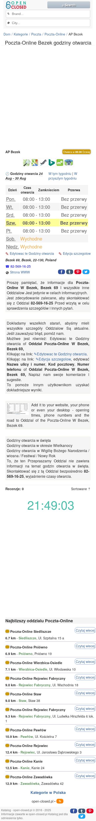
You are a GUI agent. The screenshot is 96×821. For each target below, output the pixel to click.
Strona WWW (19, 272)
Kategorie (21, 34)
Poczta (36, 34)
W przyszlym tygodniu (62, 175)
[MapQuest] (60, 162)
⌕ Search (69, 5)
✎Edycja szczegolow (53, 359)
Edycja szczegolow (77, 253)
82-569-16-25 (20, 266)
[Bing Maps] (51, 162)
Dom (6, 34)
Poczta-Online (55, 34)
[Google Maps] (35, 162)
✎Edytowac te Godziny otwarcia (60, 354)
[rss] (59, 801)
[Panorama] (69, 162)
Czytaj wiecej (85, 630)
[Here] (43, 162)
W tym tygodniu (59, 173)
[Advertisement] (48, 97)
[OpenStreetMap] (26, 162)
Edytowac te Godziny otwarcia (32, 253)
